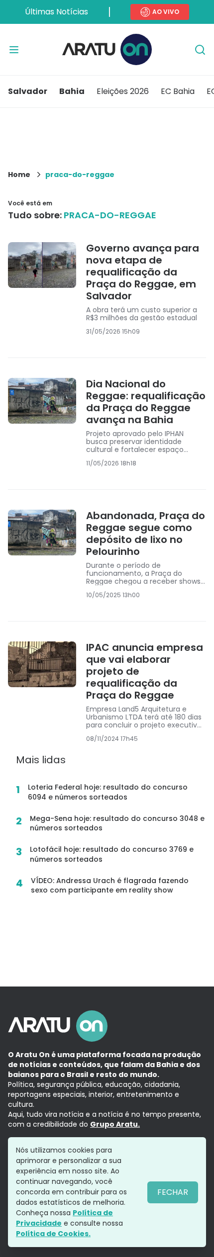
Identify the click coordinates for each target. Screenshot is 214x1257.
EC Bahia (178, 91)
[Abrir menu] (14, 50)
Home (19, 175)
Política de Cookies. (53, 1234)
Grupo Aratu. (115, 1124)
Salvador (27, 91)
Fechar (172, 1192)
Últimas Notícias (56, 11)
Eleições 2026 (123, 91)
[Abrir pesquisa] (200, 50)
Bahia (72, 91)
